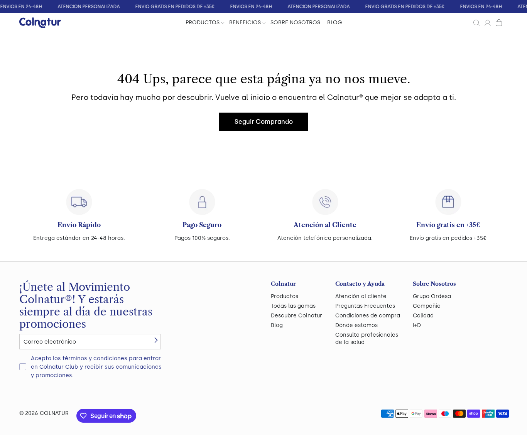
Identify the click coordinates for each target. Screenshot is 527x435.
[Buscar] (476, 23)
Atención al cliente (361, 296)
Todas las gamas (293, 306)
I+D (417, 325)
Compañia (427, 306)
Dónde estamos (356, 325)
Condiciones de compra (367, 315)
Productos (284, 296)
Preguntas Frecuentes (365, 306)
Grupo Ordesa (432, 296)
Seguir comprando (264, 121)
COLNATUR (54, 413)
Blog (277, 325)
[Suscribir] (156, 340)
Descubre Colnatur (296, 315)
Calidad (423, 315)
